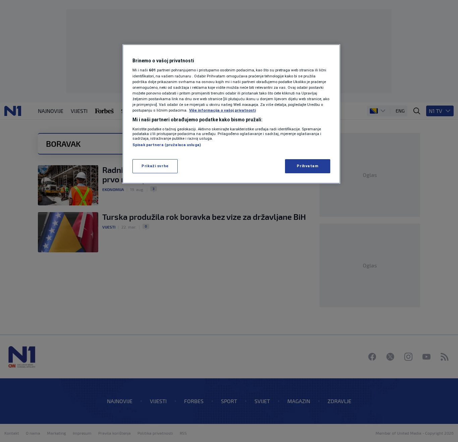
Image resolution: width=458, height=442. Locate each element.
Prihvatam (307, 166)
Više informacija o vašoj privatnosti (222, 110)
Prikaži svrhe (154, 166)
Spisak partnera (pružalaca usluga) (166, 144)
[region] (231, 114)
